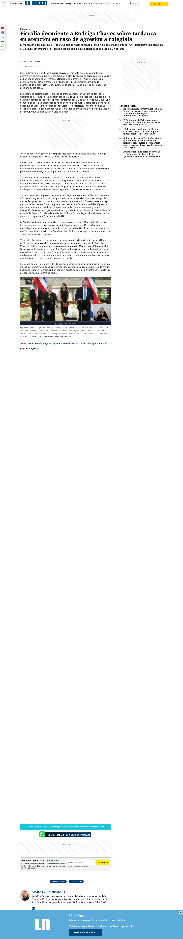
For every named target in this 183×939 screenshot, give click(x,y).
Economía (107, 3)
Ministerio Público (58, 881)
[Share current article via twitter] (3, 36)
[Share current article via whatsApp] (3, 45)
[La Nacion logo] (36, 3)
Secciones (14, 3)
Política (87, 3)
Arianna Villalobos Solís (31, 61)
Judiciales (25, 29)
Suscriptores (70, 3)
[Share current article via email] (3, 28)
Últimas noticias (57, 3)
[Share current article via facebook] (3, 32)
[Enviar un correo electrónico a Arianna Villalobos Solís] (33, 908)
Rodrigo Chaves (76, 881)
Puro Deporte (96, 3)
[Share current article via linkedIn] (3, 41)
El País (79, 3)
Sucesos (116, 3)
